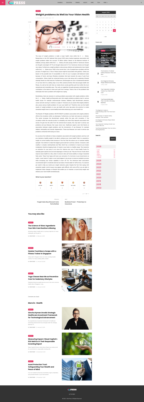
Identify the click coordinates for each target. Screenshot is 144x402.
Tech (98, 2)
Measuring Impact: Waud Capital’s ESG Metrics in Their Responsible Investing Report (42, 341)
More (105, 2)
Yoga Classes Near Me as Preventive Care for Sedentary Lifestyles (43, 277)
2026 (98, 146)
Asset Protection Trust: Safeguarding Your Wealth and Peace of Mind (41, 367)
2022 (98, 170)
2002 (98, 187)
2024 (98, 163)
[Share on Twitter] (29, 36)
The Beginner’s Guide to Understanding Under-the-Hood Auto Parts (107, 58)
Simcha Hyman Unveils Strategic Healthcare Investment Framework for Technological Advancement (42, 315)
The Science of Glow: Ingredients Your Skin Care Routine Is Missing (42, 227)
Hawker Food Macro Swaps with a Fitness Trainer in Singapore (42, 252)
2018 (98, 184)
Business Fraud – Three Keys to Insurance (75, 203)
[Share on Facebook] (29, 32)
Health (85, 2)
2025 (98, 160)
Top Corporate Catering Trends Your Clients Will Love (108, 90)
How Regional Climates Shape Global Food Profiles (108, 81)
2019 (98, 181)
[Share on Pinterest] (29, 40)
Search (98, 135)
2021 (98, 174)
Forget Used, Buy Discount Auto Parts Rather (48, 203)
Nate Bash (57, 47)
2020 (98, 177)
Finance (78, 2)
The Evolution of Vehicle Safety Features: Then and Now (108, 72)
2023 (98, 167)
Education (69, 2)
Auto (103, 50)
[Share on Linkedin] (29, 43)
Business (60, 2)
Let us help (72, 394)
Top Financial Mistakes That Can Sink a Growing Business (107, 100)
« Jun (105, 36)
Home (92, 2)
